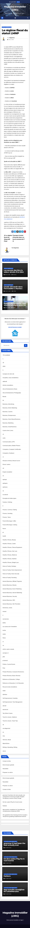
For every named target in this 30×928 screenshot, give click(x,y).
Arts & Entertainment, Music (10, 389)
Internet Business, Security (10, 596)
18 (3, 362)
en (3, 475)
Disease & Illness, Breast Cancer (11, 460)
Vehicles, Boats (7, 739)
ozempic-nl (5, 653)
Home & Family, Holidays (9, 566)
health (4, 536)
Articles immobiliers (6, 27)
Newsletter (5, 768)
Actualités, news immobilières (10, 377)
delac (15, 274)
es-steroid (5, 494)
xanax (4, 751)
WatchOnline (6, 743)
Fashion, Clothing (7, 502)
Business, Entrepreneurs (9, 415)
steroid (4, 705)
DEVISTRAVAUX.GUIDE (15, 327)
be (3, 400)
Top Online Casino (7, 713)
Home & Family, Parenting (10, 577)
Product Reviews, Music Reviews (11, 675)
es (3, 490)
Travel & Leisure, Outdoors (10, 717)
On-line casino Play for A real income (12, 802)
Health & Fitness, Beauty (9, 539)
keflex (4, 622)
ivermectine (6, 619)
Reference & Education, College (11, 679)
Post (4, 668)
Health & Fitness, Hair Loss (10, 551)
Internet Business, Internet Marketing (12, 592)
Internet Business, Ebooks (9, 585)
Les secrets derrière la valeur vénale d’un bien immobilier (14, 272)
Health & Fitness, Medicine (10, 555)
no (3, 645)
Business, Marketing (8, 423)
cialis (4, 438)
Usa (4, 736)
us (3, 732)
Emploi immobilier (7, 472)
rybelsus (5, 694)
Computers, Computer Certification (12, 449)
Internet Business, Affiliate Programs (12, 581)
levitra (4, 630)
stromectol (5, 709)
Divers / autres (6, 464)
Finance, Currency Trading (10, 509)
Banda (4, 396)
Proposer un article (8, 772)
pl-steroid (5, 660)
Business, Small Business (9, 426)
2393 (4, 366)
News (4, 637)
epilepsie (5, 483)
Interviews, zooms (7, 607)
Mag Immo (12, 37)
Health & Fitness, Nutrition (10, 558)
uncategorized (6, 728)
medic (4, 634)
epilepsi (5, 479)
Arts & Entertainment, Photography (12, 392)
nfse (14, 291)
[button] (27, 17)
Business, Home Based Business (11, 419)
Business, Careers (7, 411)
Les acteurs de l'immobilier (10, 626)
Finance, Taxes (7, 517)
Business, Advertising (8, 404)
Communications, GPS (9, 441)
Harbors (5, 805)
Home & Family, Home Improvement (12, 570)
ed (3, 468)
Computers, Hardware (8, 453)
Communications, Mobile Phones (11, 445)
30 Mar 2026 (8, 847)
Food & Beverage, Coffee (9, 521)
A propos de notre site (8, 374)
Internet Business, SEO (9, 600)
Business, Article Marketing (10, 407)
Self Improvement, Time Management (12, 702)
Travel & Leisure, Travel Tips (10, 720)
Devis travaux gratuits (8, 764)
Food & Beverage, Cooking (10, 524)
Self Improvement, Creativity (10, 698)
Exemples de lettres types (9, 498)
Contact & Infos (7, 761)
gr (3, 532)
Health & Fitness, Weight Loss (11, 562)
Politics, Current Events (9, 664)
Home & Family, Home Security (11, 573)
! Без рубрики (6, 355)
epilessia (5, 487)
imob (14, 307)
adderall (5, 381)
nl (3, 641)
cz (3, 456)
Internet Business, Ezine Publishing (12, 588)
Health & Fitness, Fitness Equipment (12, 547)
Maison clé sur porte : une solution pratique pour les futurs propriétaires (15, 305)
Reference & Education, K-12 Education (13, 683)
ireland (4, 611)
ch (3, 434)
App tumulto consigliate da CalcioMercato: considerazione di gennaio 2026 (15, 892)
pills (4, 656)
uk (3, 724)
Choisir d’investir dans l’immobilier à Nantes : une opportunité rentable (15, 288)
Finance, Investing (7, 513)
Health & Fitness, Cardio (9, 543)
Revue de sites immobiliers (10, 687)
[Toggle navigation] (15, 18)
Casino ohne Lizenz (8, 430)
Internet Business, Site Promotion (11, 604)
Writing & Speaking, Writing (10, 747)
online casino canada (8, 649)
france (4, 528)
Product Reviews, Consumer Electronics (13, 671)
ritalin (4, 690)
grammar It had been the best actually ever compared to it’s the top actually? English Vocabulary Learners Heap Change (14, 797)
